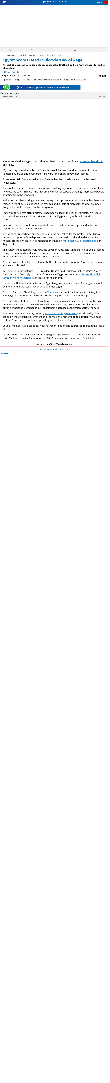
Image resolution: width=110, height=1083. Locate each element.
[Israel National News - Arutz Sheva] (55, 2)
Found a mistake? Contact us (54, 349)
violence (27, 80)
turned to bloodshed (91, 161)
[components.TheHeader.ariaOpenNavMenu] (17, 2)
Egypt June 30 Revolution (75, 80)
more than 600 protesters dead (80, 240)
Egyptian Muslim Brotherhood (47, 80)
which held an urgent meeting (61, 313)
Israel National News (11, 55)
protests (8, 80)
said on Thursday (48, 292)
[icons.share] (106, 2)
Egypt (17, 80)
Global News (25, 55)
